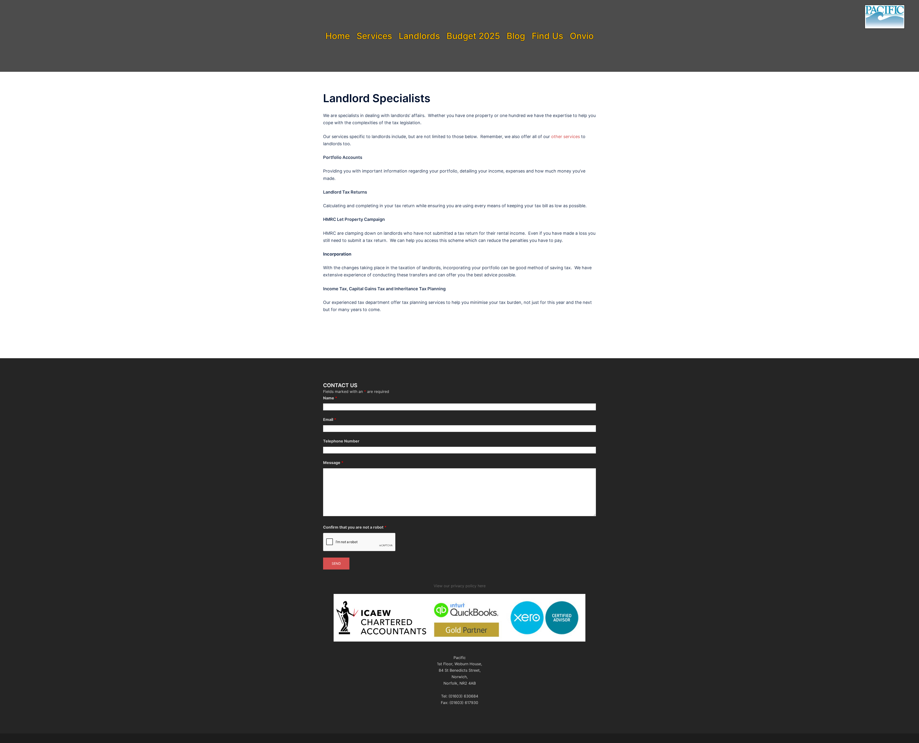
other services (565, 136)
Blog (516, 36)
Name (330, 398)
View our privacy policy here (460, 585)
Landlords (419, 36)
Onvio (582, 36)
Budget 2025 (473, 36)
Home (337, 36)
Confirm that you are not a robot (355, 527)
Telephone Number (341, 441)
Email (329, 419)
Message (333, 462)
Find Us (547, 36)
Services (374, 36)
